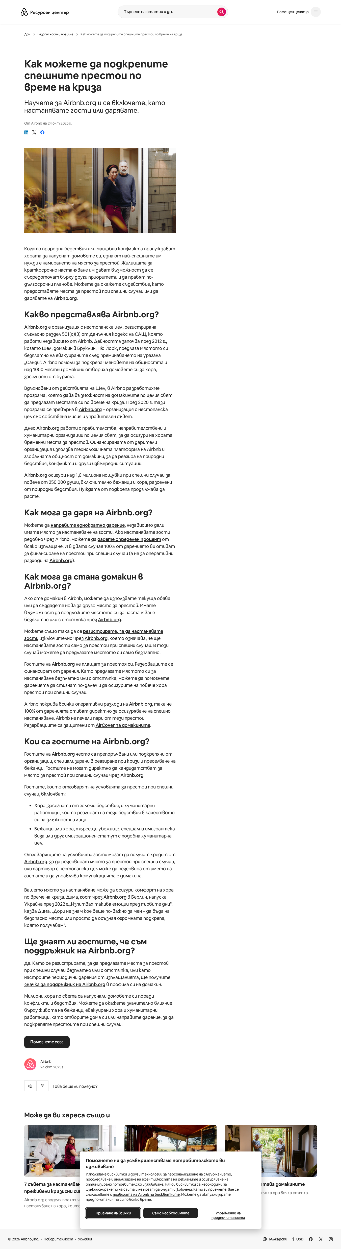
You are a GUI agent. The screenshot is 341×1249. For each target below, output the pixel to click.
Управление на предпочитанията (228, 1215)
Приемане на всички (112, 1213)
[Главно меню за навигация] (316, 12)
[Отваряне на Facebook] (311, 1239)
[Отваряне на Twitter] (321, 1239)
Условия (85, 1239)
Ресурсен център (49, 12)
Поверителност (58, 1239)
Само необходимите (170, 1213)
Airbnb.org (65, 298)
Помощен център (293, 12)
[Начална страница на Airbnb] (24, 12)
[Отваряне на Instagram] (331, 1239)
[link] (26, 132)
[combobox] (167, 12)
